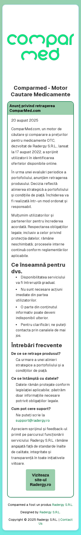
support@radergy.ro (33, 420)
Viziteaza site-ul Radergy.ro (40, 480)
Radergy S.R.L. (62, 505)
